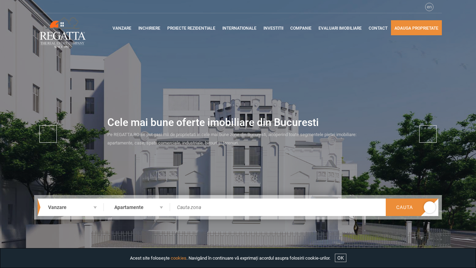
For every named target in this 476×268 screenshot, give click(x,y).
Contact (378, 28)
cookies (178, 258)
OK (340, 258)
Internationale (239, 28)
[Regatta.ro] (68, 32)
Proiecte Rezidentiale (191, 28)
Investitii (273, 28)
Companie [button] (301, 28)
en (429, 6)
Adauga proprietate (416, 28)
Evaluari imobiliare (340, 28)
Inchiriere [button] (149, 28)
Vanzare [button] (122, 28)
